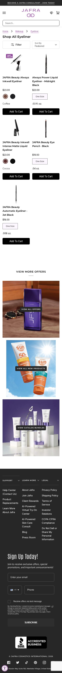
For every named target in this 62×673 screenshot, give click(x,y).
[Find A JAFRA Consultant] (50, 13)
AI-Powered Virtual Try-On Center (29, 510)
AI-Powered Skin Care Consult (28, 523)
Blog (24, 532)
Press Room (29, 537)
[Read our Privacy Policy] (52, 607)
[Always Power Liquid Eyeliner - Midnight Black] (46, 63)
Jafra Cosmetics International (29, 656)
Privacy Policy (49, 490)
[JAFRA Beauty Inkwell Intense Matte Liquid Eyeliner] (16, 128)
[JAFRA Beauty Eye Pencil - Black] (46, 128)
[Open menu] (6, 13)
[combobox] (31, 23)
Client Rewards (30, 501)
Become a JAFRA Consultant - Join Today (31, 3)
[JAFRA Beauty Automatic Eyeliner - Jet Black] (16, 193)
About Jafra (28, 490)
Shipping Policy (50, 495)
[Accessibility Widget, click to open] (5, 668)
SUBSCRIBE (31, 622)
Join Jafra (27, 495)
